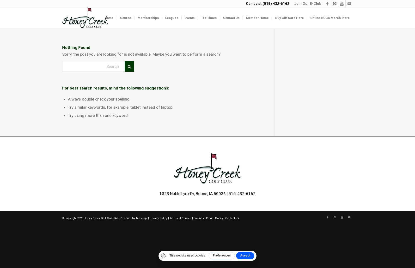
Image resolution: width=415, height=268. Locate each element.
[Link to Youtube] (341, 3)
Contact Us (232, 218)
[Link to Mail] (349, 3)
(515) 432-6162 (275, 3)
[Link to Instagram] (334, 3)
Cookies (199, 218)
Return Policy (214, 218)
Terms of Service (180, 218)
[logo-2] (85, 18)
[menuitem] (306, 3)
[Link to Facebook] (327, 3)
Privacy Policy (158, 218)
